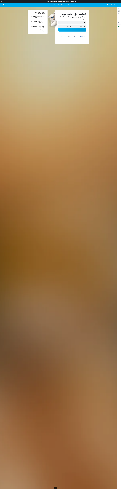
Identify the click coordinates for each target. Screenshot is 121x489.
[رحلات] (118, 22)
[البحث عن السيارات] (118, 14)
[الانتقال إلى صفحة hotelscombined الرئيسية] (111, 4)
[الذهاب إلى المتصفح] (118, 19)
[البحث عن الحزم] (118, 16)
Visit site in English (51, 1)
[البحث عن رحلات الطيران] (118, 8)
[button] (1, 1)
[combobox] (79, 19)
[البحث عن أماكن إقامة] (118, 11)
